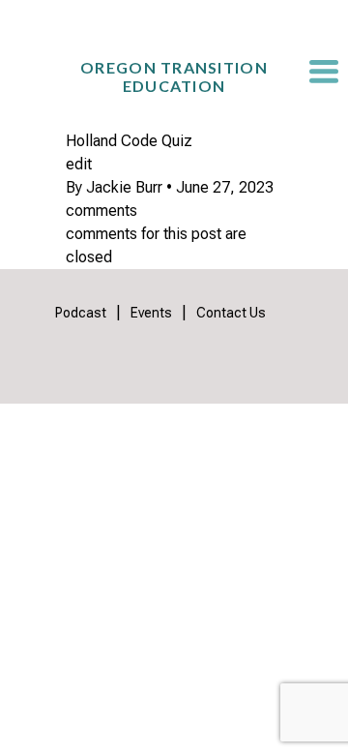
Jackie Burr (124, 187)
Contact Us (231, 312)
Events (151, 312)
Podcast (80, 312)
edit (79, 164)
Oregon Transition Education (174, 76)
